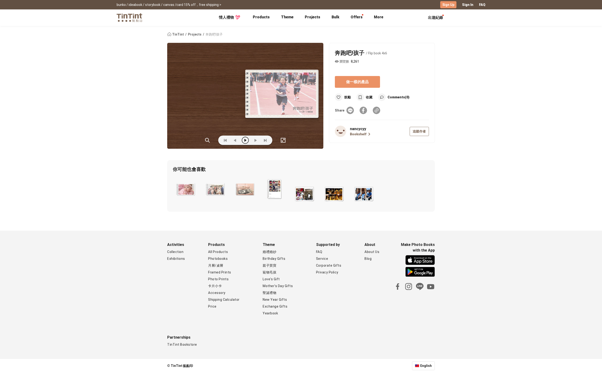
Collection (175, 252)
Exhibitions (176, 259)
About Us (371, 252)
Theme (287, 17)
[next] (255, 140)
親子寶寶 (269, 265)
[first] (225, 140)
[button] (186, 189)
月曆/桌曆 (215, 265)
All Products (218, 252)
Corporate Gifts (328, 265)
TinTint (178, 34)
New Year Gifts (275, 299)
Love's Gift (271, 279)
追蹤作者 (419, 131)
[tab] (261, 17)
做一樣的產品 (357, 82)
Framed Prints (219, 272)
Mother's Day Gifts (278, 286)
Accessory (217, 293)
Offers (357, 17)
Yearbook (270, 313)
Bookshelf (358, 134)
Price (212, 306)
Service (322, 259)
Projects (312, 17)
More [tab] (378, 17)
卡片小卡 (215, 286)
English (426, 366)
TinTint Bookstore (182, 344)
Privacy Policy (327, 272)
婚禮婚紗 (269, 252)
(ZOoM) (207, 140)
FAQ (482, 5)
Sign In (467, 5)
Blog (368, 259)
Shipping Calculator (224, 299)
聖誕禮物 (269, 293)
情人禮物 (226, 17)
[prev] (235, 140)
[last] (265, 140)
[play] (245, 140)
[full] (283, 140)
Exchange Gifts (275, 306)
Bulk (335, 17)
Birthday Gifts (274, 259)
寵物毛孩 (269, 272)
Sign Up (448, 5)
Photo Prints (218, 279)
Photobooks (218, 259)
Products (261, 17)
